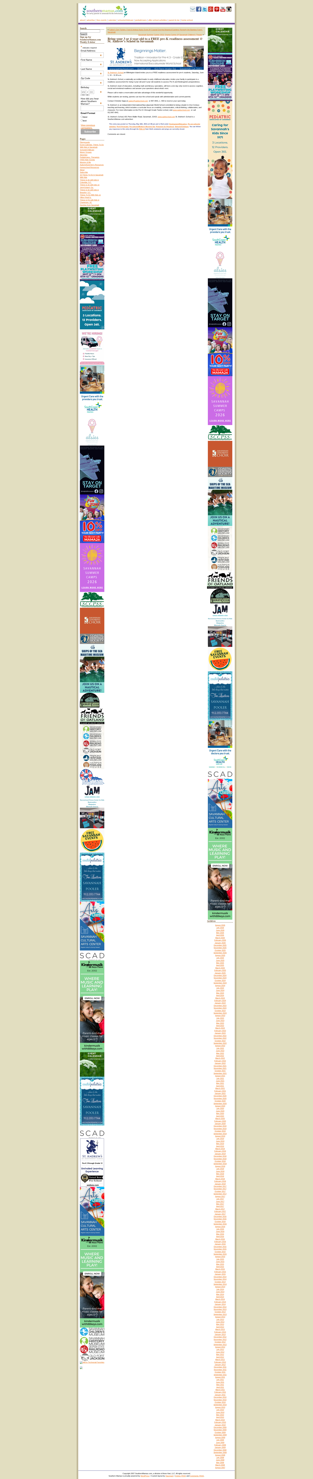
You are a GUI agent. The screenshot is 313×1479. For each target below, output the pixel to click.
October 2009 (220, 1432)
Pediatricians (141, 20)
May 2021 (220, 1083)
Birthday (91, 87)
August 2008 (220, 1455)
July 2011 (220, 1380)
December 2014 (220, 1277)
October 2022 (220, 1041)
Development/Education (178, 124)
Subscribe (192, 9)
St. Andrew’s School (116, 73)
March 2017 (220, 1209)
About (82, 20)
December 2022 (220, 1036)
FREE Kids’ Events (87, 160)
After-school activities (157, 20)
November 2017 (220, 1189)
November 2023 (220, 1008)
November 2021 (220, 1068)
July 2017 (220, 1199)
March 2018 (220, 1179)
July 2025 (220, 958)
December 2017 (220, 1186)
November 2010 (220, 1400)
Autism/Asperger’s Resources (92, 165)
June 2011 (220, 1382)
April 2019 (220, 1146)
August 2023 (220, 1015)
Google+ (210, 9)
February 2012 (220, 1362)
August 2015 (220, 1257)
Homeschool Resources (89, 167)
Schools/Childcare (125, 20)
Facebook (198, 9)
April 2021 (220, 1086)
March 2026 (220, 938)
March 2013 (220, 1329)
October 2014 (220, 1282)
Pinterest (216, 9)
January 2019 (220, 1154)
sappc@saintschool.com (138, 101)
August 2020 (220, 1106)
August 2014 (220, 1287)
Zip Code (91, 78)
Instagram (228, 9)
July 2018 (220, 1169)
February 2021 (220, 1091)
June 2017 (220, 1201)
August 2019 (220, 1136)
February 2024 (220, 1000)
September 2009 (220, 1435)
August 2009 (220, 1437)
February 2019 (220, 1151)
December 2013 (220, 1307)
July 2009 (220, 1440)
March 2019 (220, 1149)
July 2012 (220, 1349)
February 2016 (220, 1242)
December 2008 (220, 1450)
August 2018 (220, 1166)
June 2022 (220, 1051)
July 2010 (220, 1410)
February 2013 (220, 1332)
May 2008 (220, 1463)
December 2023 (220, 1006)
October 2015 (220, 1252)
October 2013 (220, 1312)
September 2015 (220, 1254)
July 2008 (220, 1457)
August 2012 (220, 1347)
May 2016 (220, 1234)
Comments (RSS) (197, 1476)
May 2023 (220, 1023)
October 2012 (220, 1342)
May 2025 (220, 963)
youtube (222, 9)
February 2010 (220, 1422)
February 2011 (220, 1392)
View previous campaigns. (88, 126)
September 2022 (220, 1043)
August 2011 (220, 1377)
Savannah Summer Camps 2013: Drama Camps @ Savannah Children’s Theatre (170, 35)
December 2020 (220, 1096)
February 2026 (220, 940)
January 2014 (220, 1304)
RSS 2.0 (142, 129)
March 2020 (220, 1118)
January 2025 (220, 973)
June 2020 (220, 1111)
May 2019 (220, 1144)
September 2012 (220, 1345)
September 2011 (220, 1375)
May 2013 (220, 1324)
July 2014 (220, 1289)
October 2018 (220, 1161)
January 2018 (220, 1184)
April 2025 (220, 965)
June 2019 (220, 1141)
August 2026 (220, 925)
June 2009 (220, 1442)
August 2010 (220, 1407)
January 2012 (220, 1365)
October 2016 (220, 1221)
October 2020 (220, 1101)
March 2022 (220, 1058)
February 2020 (220, 1121)
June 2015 (220, 1262)
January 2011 (220, 1395)
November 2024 (220, 978)
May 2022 (220, 1053)
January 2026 (220, 943)
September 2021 (220, 1073)
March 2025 (220, 968)
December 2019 (220, 1126)
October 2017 (220, 1191)
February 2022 (220, 1061)
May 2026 (220, 933)
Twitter (204, 9)
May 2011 (220, 1385)
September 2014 (220, 1284)
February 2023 (220, 1031)
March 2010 (220, 1420)
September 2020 (220, 1103)
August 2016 (220, 1227)
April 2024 (220, 995)
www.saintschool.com (181, 110)
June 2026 (220, 930)
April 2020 (220, 1116)
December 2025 (220, 945)
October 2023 (220, 1011)
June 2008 (220, 1460)
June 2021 (220, 1081)
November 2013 (220, 1309)
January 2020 (220, 1124)
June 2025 (220, 960)
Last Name (91, 69)
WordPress (145, 1476)
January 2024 (220, 1003)
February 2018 (220, 1181)
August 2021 (220, 1076)
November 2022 (220, 1038)
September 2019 (220, 1134)
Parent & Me (174, 20)
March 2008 (220, 1465)
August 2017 (220, 1196)
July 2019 (220, 1139)
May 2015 (220, 1264)
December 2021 (220, 1066)
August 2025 (220, 955)
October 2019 (220, 1131)
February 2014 (220, 1302)
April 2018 (220, 1176)
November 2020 (220, 1098)
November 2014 (220, 1279)
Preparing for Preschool (165, 126)
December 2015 (220, 1247)
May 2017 (220, 1204)
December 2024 (220, 975)
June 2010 (220, 1412)
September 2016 (220, 1224)
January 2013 (220, 1334)
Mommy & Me (85, 162)
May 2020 (220, 1113)
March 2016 (220, 1239)
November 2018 (220, 1159)
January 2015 (220, 1274)
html (85, 117)
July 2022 (220, 1048)
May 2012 (220, 1354)
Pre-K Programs (122, 126)
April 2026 (220, 935)
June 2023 (220, 1021)
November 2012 (220, 1339)
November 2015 (220, 1249)
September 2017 (220, 1194)
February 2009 (220, 1445)
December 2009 (220, 1427)
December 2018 (220, 1156)
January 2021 (220, 1093)
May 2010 (220, 1415)
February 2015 (220, 1272)
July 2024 (220, 988)
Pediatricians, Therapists (89, 157)
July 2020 (220, 1108)
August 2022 (220, 1046)
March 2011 (220, 1390)
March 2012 (220, 1360)
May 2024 (220, 993)
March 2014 (220, 1299)
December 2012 (220, 1337)
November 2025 (220, 948)
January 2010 (220, 1425)
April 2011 (220, 1387)
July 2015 (220, 1259)
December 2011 (220, 1367)
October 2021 (220, 1071)
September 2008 (220, 1452)
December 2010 (220, 1397)
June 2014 (220, 1292)
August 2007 (220, 1468)
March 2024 (220, 998)
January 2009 (220, 1447)
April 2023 (220, 1026)
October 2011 (220, 1372)
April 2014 (220, 1297)
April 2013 (220, 1327)
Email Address (91, 50)
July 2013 (220, 1319)
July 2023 (220, 1018)
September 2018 (220, 1164)
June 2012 (220, 1352)
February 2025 (220, 970)
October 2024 (220, 980)
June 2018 (220, 1171)
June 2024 (220, 990)
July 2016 (220, 1229)
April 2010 (220, 1417)
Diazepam (169, 1476)
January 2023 (220, 1033)
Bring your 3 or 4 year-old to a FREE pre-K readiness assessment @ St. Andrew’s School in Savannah (155, 40)
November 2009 (220, 1430)
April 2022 (220, 1056)
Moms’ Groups (86, 152)
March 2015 (220, 1269)
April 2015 (220, 1267)
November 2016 (220, 1219)
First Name (91, 60)
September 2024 (220, 983)
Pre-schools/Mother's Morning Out (142, 126)
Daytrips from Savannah (89, 205)
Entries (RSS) (180, 1476)
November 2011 (220, 1370)
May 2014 (220, 1294)
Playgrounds (85, 142)
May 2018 (220, 1174)
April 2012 (220, 1357)
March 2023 (220, 1028)
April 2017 (220, 1206)
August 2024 (220, 985)
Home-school (187, 20)
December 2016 (220, 1216)
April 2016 (220, 1236)
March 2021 (220, 1088)
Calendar (112, 20)
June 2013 (220, 1322)
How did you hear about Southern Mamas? (91, 101)
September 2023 (220, 1013)
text (85, 120)
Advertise (91, 20)
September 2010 (220, 1405)
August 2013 (220, 1317)
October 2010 (220, 1402)
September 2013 (220, 1314)
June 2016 (220, 1231)
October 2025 (220, 950)
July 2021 (220, 1078)
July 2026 (220, 928)
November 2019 (220, 1129)
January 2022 (220, 1063)
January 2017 (220, 1214)
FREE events (101, 20)
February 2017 (220, 1211)
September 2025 (220, 953)
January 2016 (220, 1244)
